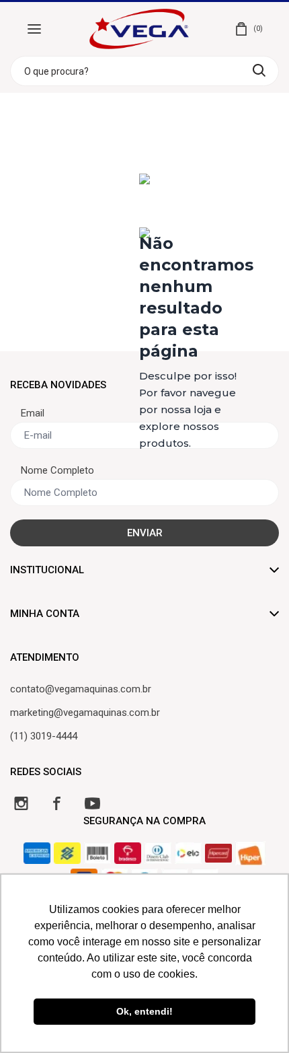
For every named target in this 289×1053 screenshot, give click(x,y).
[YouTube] (92, 803)
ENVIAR (145, 533)
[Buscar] (259, 70)
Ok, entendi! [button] (144, 1011)
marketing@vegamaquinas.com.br (85, 712)
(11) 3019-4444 (43, 736)
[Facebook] (57, 803)
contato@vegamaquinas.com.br (80, 689)
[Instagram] (21, 803)
